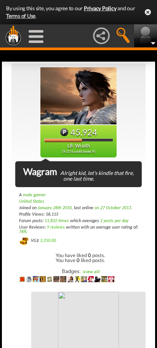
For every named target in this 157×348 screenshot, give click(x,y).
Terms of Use (20, 16)
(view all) (90, 271)
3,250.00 (48, 240)
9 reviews (56, 227)
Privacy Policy (100, 8)
